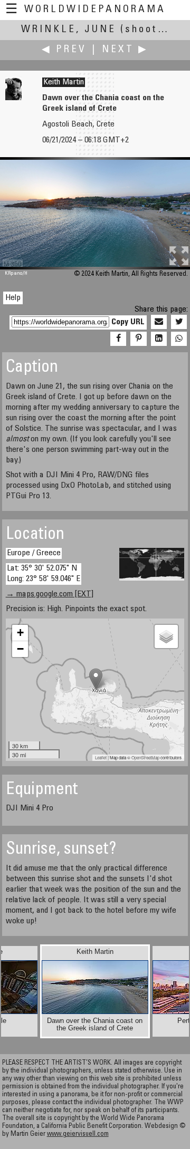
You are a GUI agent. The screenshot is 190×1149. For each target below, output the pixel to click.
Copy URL (128, 322)
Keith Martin (63, 82)
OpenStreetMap (145, 757)
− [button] (20, 648)
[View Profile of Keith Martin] (13, 98)
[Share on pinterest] (138, 339)
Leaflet (101, 757)
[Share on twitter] (179, 322)
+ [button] (20, 632)
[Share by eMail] (159, 322)
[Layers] (166, 636)
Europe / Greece (34, 553)
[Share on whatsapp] (179, 339)
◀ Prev (64, 50)
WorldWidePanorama (95, 10)
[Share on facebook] (118, 339)
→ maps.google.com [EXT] (49, 594)
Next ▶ (125, 50)
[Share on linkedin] (159, 339)
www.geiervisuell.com (78, 1134)
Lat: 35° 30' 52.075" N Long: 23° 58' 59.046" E (43, 573)
